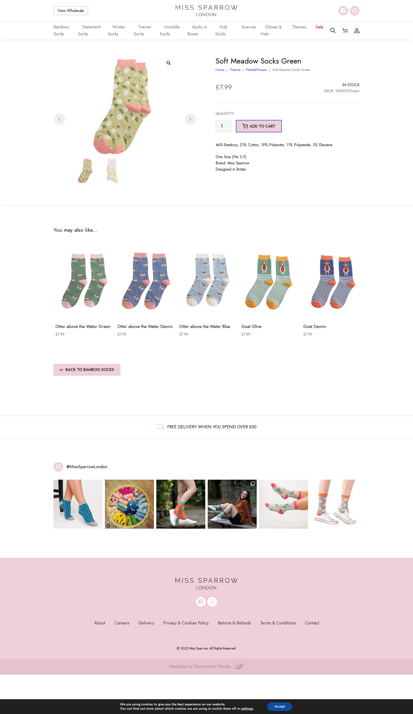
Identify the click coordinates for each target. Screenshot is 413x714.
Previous (59, 119)
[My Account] (357, 31)
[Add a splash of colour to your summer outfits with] (129, 504)
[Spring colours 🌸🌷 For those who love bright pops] (283, 504)
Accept (279, 706)
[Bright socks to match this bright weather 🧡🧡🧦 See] (180, 504)
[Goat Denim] (332, 280)
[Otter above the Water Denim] (146, 280)
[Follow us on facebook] (343, 10)
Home (220, 69)
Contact (312, 623)
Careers (121, 623)
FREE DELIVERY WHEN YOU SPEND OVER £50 (211, 427)
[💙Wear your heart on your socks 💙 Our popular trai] (78, 504)
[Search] (333, 31)
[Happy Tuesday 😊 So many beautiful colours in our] (232, 504)
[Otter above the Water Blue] (208, 280)
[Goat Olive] (270, 280)
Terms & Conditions (278, 623)
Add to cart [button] (262, 126)
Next (190, 119)
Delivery (146, 623)
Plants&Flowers (256, 69)
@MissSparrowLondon (86, 467)
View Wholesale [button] (71, 10)
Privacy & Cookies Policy (186, 623)
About (99, 623)
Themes (235, 69)
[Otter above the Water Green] (84, 280)
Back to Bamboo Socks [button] (89, 369)
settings (247, 709)
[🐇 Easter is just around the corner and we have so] (334, 504)
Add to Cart (84, 312)
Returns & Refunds (234, 623)
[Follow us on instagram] (354, 10)
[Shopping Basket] (345, 31)
